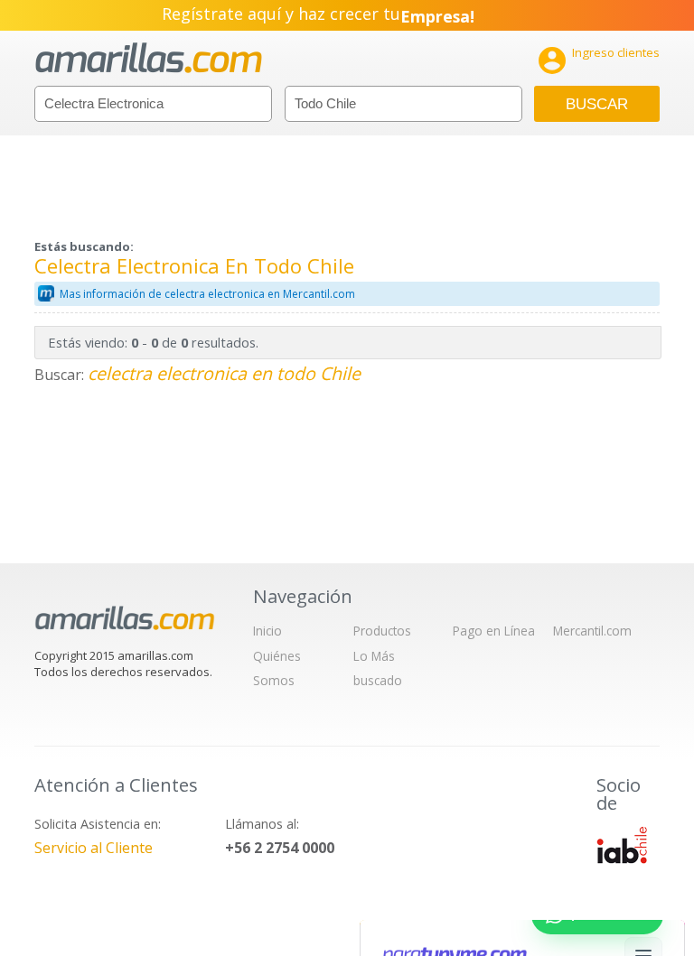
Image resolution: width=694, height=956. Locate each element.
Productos (382, 630)
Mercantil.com (592, 630)
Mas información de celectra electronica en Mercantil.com (207, 294)
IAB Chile (621, 845)
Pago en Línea (494, 630)
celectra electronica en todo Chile (224, 373)
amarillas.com (148, 58)
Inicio (267, 630)
